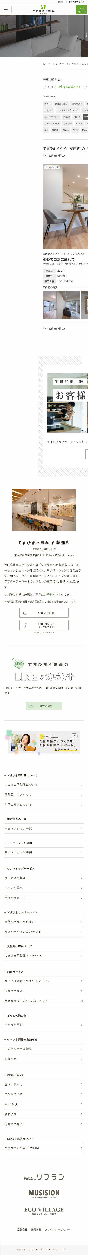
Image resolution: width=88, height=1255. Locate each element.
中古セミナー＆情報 (18, 1048)
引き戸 (77, 117)
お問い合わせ (46, 613)
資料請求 (11, 1114)
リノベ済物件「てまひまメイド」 (28, 981)
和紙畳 (66, 117)
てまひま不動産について (21, 784)
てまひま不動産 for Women (23, 955)
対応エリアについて (18, 804)
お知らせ (11, 1058)
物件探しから (61, 104)
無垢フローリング (54, 264)
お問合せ (82, 12)
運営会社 (22, 1229)
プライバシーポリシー (58, 1229)
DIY (46, 130)
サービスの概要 (15, 877)
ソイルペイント (51, 117)
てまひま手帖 (14, 1024)
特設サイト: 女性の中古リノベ (71, 2)
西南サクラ (72, 264)
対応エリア (50, 549)
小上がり (67, 123)
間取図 (55, 130)
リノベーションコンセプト (23, 931)
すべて (51, 86)
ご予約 (48, 594)
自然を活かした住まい (20, 921)
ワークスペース (51, 123)
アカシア (48, 110)
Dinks (75, 130)
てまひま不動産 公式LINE (22, 1148)
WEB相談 (11, 1104)
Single (66, 130)
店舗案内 (37, 549)
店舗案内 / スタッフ (18, 794)
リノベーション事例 (18, 852)
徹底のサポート (15, 897)
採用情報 (36, 1229)
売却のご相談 (14, 991)
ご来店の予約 (14, 1094)
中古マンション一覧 (18, 828)
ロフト (79, 123)
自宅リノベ (77, 104)
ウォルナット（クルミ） (67, 110)
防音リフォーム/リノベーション (27, 1001)
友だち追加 (46, 706)
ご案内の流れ (14, 887)
